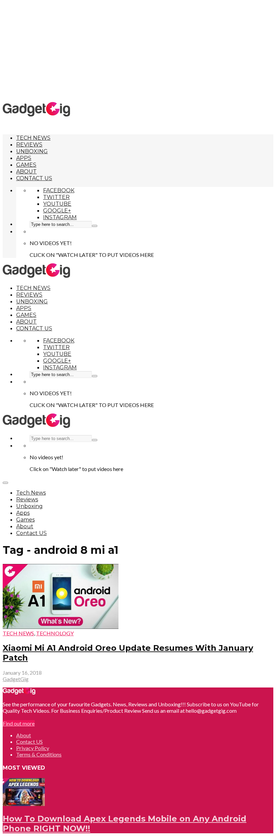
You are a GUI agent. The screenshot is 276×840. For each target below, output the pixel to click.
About (26, 171)
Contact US (34, 178)
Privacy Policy (32, 748)
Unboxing (32, 151)
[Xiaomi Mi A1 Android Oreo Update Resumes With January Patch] (60, 627)
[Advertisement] (139, 50)
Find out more (19, 723)
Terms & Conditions (39, 754)
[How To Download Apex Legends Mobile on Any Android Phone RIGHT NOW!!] (24, 804)
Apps (23, 158)
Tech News (33, 138)
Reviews (29, 144)
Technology (55, 633)
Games (26, 165)
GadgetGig (16, 679)
